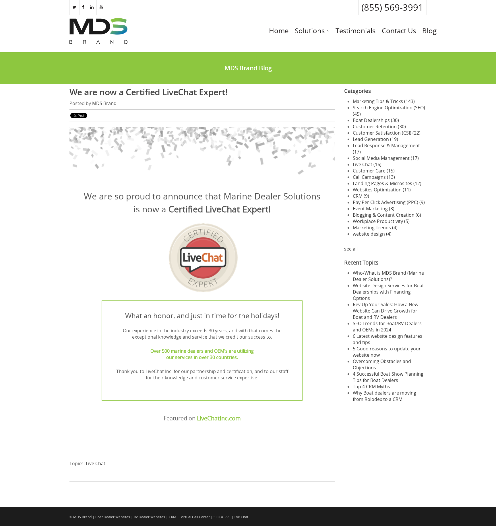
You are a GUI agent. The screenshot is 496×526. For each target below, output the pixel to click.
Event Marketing (373, 208)
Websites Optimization (382, 190)
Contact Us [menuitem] (399, 30)
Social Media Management (386, 158)
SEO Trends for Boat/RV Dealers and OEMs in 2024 (387, 326)
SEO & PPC (222, 517)
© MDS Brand (80, 517)
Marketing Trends (375, 227)
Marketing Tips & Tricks (384, 101)
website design (372, 234)
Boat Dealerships (376, 120)
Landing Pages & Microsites (387, 183)
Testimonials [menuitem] (355, 30)
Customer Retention (379, 126)
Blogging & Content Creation (387, 215)
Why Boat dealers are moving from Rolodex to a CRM (384, 396)
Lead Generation (375, 139)
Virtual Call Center (195, 517)
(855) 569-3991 (392, 7)
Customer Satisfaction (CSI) (387, 133)
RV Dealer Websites (149, 517)
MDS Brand (104, 103)
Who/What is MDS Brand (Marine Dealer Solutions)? (388, 276)
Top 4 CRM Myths (371, 386)
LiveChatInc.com (219, 418)
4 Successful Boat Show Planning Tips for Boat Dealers (388, 377)
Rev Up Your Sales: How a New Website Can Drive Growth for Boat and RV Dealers (385, 310)
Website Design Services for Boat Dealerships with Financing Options (388, 291)
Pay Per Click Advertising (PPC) (389, 202)
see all (351, 249)
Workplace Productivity (381, 221)
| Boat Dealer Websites (111, 517)
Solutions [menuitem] (310, 30)
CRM (361, 196)
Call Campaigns (374, 177)
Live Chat (95, 463)
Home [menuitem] (278, 30)
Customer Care (374, 171)
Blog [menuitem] (429, 30)
